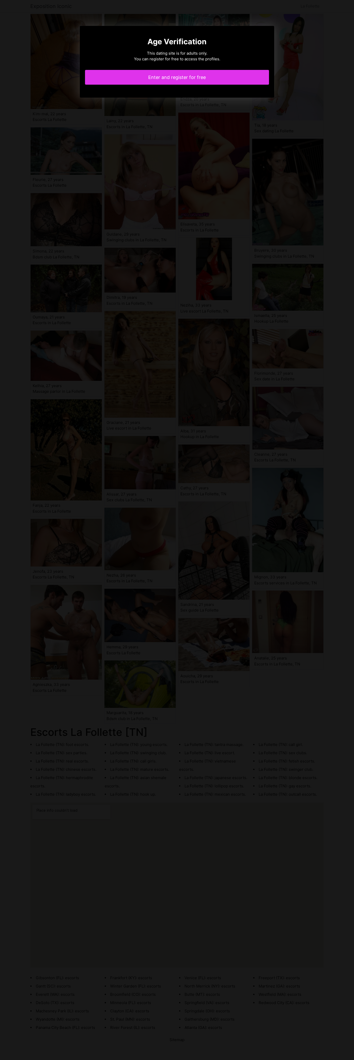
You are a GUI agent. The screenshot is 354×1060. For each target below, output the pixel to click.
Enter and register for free (177, 77)
